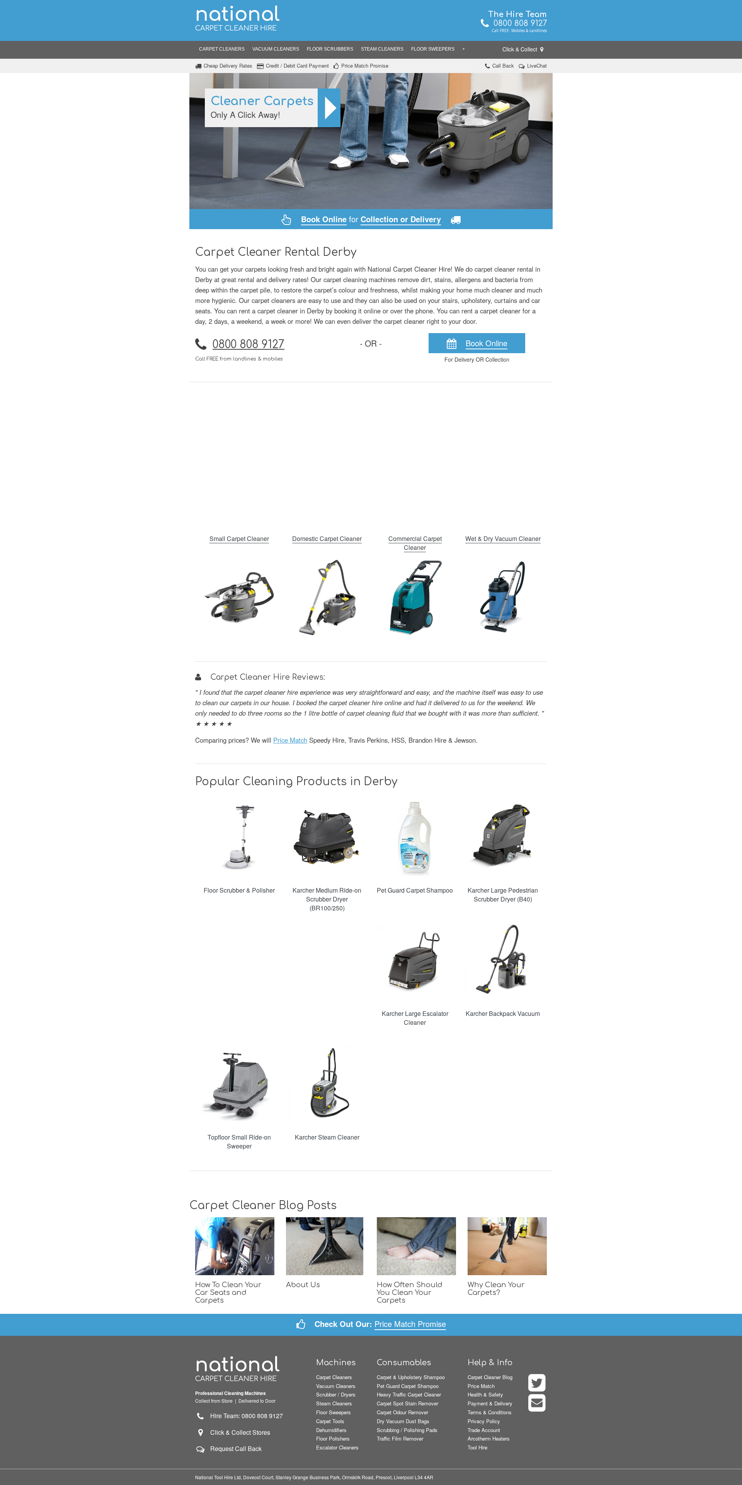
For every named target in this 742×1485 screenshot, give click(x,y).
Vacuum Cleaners (275, 49)
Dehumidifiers (331, 1430)
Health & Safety (485, 1394)
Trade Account (484, 1430)
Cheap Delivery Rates (228, 65)
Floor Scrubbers (330, 49)
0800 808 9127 (518, 23)
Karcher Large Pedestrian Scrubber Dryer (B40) (503, 894)
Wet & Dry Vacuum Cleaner (503, 538)
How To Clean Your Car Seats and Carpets (228, 1292)
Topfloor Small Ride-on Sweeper (239, 1141)
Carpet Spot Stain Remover (407, 1403)
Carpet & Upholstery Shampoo (411, 1377)
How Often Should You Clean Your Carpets (409, 1292)
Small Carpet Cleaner (239, 538)
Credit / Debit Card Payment (297, 65)
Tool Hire (477, 1447)
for (371, 219)
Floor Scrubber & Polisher (239, 890)
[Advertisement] (371, 453)
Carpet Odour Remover (402, 1412)
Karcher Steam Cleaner (327, 1137)
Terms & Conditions (490, 1412)
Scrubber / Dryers (336, 1394)
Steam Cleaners (382, 49)
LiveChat (537, 65)
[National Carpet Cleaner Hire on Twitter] (537, 1387)
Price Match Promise (364, 65)
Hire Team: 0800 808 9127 (244, 1415)
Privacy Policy (484, 1421)
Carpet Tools (330, 1421)
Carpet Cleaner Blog (490, 1377)
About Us (303, 1285)
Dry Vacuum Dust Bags (403, 1421)
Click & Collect (520, 49)
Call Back (503, 65)
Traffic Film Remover (400, 1438)
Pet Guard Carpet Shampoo (415, 890)
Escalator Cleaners (337, 1447)
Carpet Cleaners (222, 49)
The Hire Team (517, 14)
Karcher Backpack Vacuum (503, 1013)
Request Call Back (236, 1448)
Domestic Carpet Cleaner (327, 538)
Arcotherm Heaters (489, 1438)
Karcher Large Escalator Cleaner (415, 1018)
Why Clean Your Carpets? (496, 1288)
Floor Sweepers (432, 49)
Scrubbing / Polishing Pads (407, 1430)
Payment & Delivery (490, 1403)
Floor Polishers (333, 1438)
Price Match (290, 740)
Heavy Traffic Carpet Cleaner (409, 1394)
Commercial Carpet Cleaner (415, 543)
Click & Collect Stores (240, 1432)
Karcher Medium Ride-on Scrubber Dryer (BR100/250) (327, 899)
